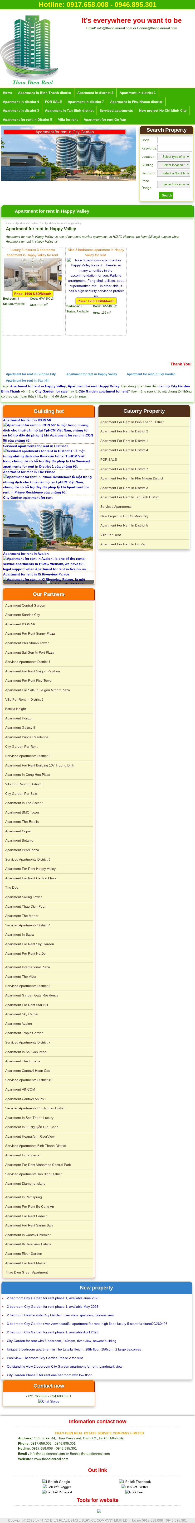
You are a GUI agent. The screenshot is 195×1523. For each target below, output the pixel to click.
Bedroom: (148, 173)
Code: (146, 140)
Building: (147, 165)
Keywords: (149, 148)
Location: (148, 156)
